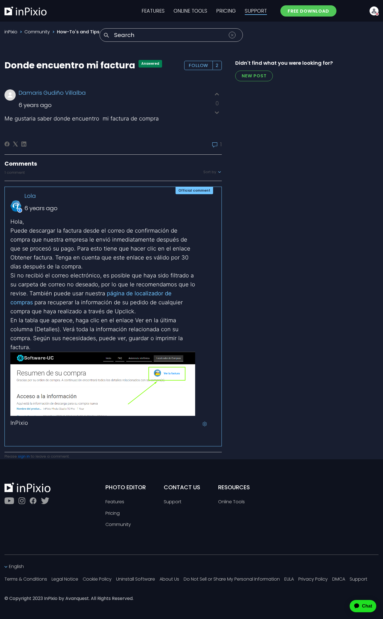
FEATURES (153, 11)
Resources (234, 487)
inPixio (10, 32)
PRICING (226, 11)
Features (114, 502)
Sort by (210, 172)
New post (254, 76)
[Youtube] (9, 500)
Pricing (112, 513)
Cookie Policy (97, 579)
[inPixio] (25, 11)
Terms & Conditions (25, 579)
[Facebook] (7, 144)
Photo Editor (125, 487)
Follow (198, 65)
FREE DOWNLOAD (308, 11)
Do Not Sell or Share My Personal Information (232, 579)
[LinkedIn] (23, 144)
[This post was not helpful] (217, 112)
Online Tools (231, 502)
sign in (24, 456)
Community (37, 32)
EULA (289, 579)
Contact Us (182, 487)
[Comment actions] (205, 424)
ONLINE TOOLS (190, 11)
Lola (30, 196)
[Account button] (374, 10)
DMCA (338, 579)
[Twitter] (45, 500)
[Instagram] (22, 500)
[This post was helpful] (217, 94)
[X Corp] (15, 144)
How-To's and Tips (78, 32)
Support (172, 502)
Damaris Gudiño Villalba (52, 93)
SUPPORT (256, 11)
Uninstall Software (135, 579)
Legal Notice (65, 579)
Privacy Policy (313, 579)
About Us (169, 579)
